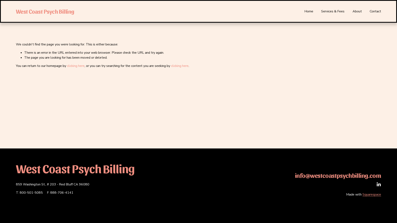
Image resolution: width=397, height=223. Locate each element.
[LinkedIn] (378, 184)
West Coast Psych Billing (45, 11)
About (357, 11)
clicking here (76, 66)
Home (308, 11)
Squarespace (371, 194)
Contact (375, 11)
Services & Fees (332, 11)
